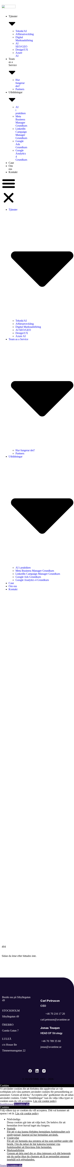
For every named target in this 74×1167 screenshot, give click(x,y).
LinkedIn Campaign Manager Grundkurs (21, 133)
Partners (19, 89)
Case (11, 162)
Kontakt (13, 172)
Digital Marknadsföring (24, 39)
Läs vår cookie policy (45, 1101)
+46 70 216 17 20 (55, 1013)
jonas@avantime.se (50, 1046)
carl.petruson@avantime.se (55, 1019)
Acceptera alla (21, 1104)
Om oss (11, 167)
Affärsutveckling (24, 34)
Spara (3, 1165)
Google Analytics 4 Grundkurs (32, 580)
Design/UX (21, 49)
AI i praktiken (23, 567)
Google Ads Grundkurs (28, 576)
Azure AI (20, 336)
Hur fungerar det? (20, 83)
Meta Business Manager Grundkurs (21, 121)
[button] (8, 190)
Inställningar (7, 1104)
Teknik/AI (21, 31)
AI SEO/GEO (21, 45)
